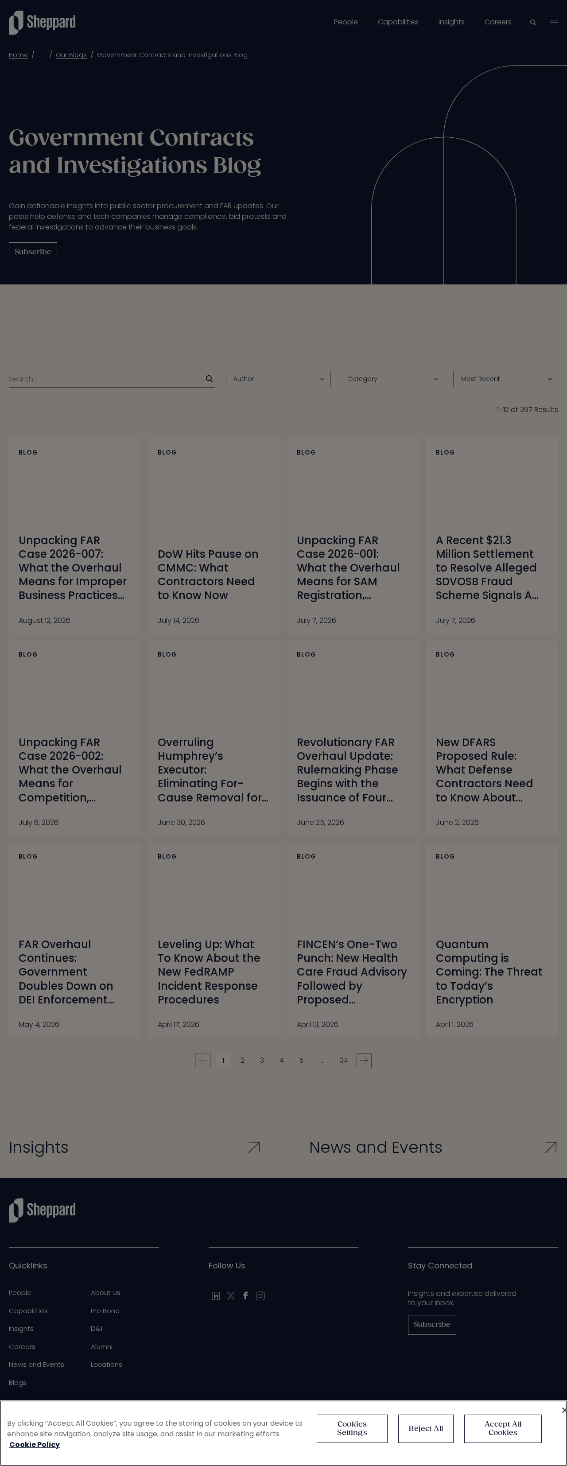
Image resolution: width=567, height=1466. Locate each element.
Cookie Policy (34, 1444)
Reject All (426, 1429)
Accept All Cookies (503, 1428)
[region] (283, 1433)
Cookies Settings (352, 1428)
